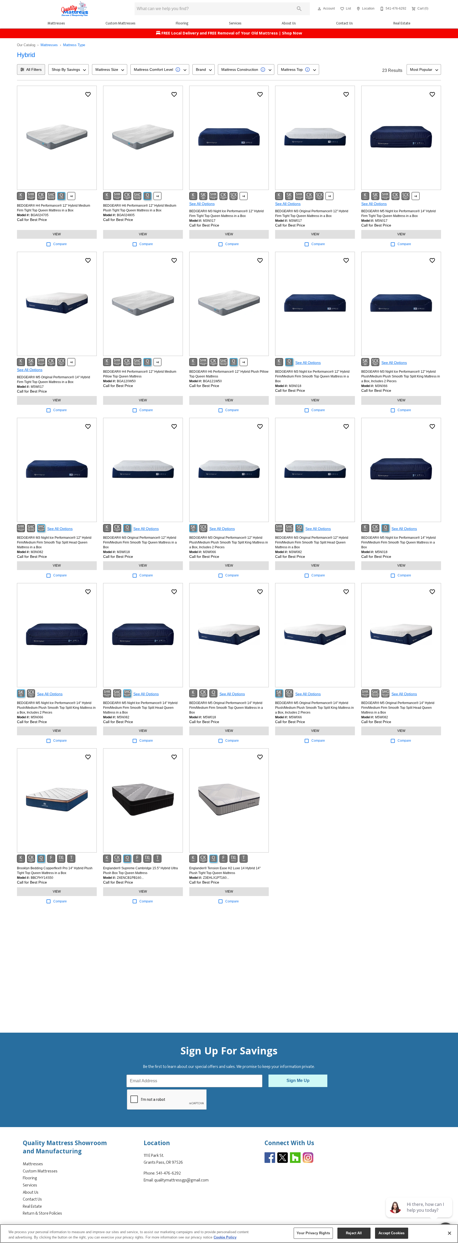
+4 (71, 196)
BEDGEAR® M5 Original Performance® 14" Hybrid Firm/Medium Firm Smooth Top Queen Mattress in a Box (226, 707)
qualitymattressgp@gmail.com (181, 1180)
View (57, 234)
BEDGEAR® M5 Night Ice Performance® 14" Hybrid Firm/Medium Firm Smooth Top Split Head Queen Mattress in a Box (140, 707)
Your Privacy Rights (313, 1233)
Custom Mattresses (120, 23)
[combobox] (68, 69)
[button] (319, 9)
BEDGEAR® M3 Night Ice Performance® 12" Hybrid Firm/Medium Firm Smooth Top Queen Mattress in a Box (312, 376)
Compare (60, 244)
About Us (289, 23)
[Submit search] (299, 9)
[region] (229, 1233)
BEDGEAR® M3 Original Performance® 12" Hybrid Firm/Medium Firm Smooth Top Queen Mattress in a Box (140, 542)
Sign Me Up (298, 1080)
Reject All (354, 1233)
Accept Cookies (391, 1233)
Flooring (182, 23)
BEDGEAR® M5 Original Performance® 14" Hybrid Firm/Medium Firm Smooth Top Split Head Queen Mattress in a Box (397, 707)
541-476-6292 (168, 1173)
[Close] (449, 1233)
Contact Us (344, 23)
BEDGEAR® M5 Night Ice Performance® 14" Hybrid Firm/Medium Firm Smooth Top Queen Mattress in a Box (398, 542)
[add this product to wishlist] (88, 94)
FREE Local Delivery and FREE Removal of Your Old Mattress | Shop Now (231, 33)
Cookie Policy (225, 1237)
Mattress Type (74, 45)
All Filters (34, 69)
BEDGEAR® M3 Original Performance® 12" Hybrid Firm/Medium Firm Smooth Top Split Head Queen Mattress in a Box (311, 542)
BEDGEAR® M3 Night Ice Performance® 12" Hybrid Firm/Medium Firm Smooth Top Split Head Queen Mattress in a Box (54, 542)
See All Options (202, 204)
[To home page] (75, 9)
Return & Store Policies (42, 1213)
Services (235, 23)
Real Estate (401, 23)
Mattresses (56, 23)
